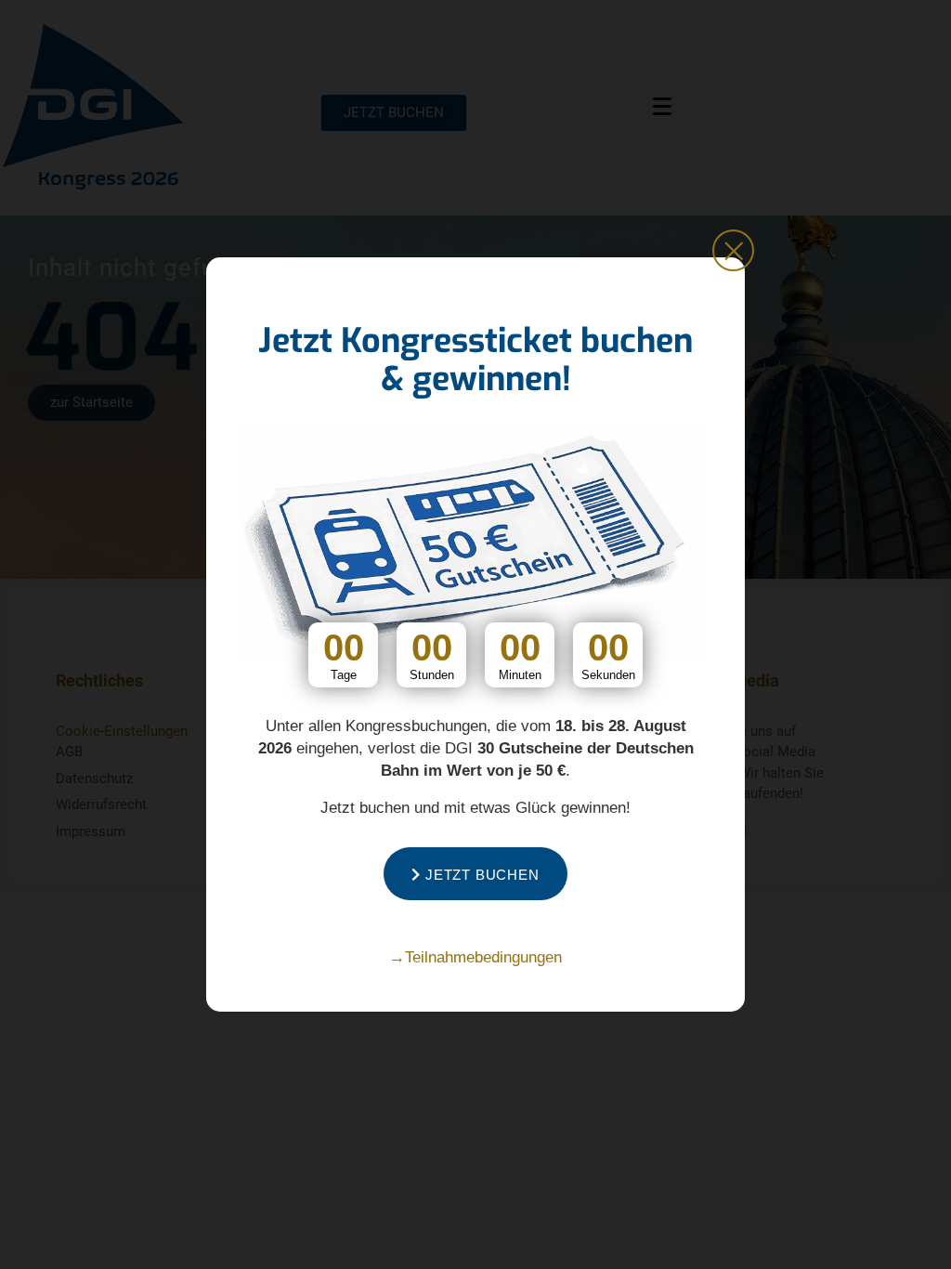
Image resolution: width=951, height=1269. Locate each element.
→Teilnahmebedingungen (475, 957)
